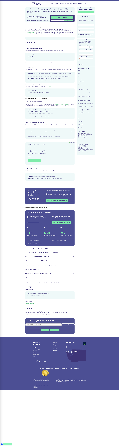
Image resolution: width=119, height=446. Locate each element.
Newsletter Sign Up (71, 346)
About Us (54, 345)
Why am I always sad (61, 124)
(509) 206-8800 (36, 354)
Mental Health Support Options (82, 146)
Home (52, 3)
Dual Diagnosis (81, 64)
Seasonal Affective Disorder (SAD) (41, 131)
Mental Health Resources (83, 144)
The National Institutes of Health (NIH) (61, 104)
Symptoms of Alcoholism (89, 149)
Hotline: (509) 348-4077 (62, 17)
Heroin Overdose (80, 143)
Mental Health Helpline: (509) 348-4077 (61, 222)
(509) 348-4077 (28, 315)
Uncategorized (81, 127)
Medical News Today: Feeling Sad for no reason (36, 295)
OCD (79, 76)
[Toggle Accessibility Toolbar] (2, 443)
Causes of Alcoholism (81, 136)
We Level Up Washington (30, 32)
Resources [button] (80, 3)
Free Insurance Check (57, 351)
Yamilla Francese (39, 16)
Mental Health (81, 124)
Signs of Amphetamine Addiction (83, 148)
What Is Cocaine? (89, 152)
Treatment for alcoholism (82, 150)
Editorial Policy (39, 20)
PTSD (80, 78)
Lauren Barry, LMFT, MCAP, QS (40, 17)
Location (56, 3)
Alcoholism (87, 133)
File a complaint (35, 381)
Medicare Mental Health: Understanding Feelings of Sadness (38, 293)
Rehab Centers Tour (33, 221)
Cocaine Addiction (86, 138)
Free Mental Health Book (57, 347)
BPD (79, 73)
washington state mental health (82, 152)
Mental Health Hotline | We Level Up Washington (86, 92)
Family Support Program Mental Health (84, 100)
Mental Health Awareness (88, 143)
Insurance (74, 3)
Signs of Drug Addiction (81, 149)
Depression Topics (45, 329)
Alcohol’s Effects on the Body (82, 135)
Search (26, 322)
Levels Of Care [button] (68, 3)
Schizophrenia (81, 79)
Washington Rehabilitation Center (83, 151)
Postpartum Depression (29, 303)
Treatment (61, 3)
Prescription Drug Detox (81, 147)
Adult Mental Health (82, 133)
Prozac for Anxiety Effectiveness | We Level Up (86, 106)
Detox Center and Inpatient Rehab (84, 112)
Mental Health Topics (54, 329)
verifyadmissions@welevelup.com (39, 358)
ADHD (80, 70)
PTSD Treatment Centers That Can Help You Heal (86, 103)
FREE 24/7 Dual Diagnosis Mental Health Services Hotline (57, 200)
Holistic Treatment (31, 178)
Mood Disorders (81, 81)
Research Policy (45, 20)
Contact (84, 3)
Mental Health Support (82, 145)
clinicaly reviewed (81, 138)
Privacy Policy (55, 348)
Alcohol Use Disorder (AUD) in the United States (85, 134)
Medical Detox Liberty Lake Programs (84, 96)
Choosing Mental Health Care (83, 137)
